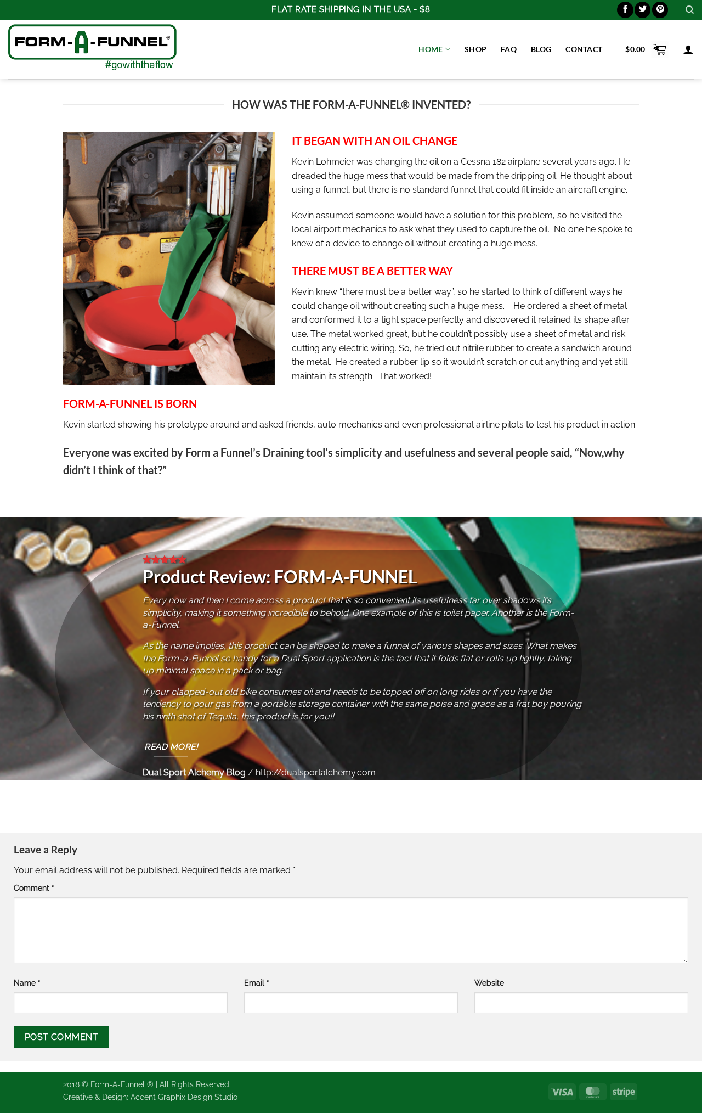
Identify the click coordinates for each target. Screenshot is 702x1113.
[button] (646, 49)
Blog (541, 49)
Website (489, 982)
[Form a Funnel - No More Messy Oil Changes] (92, 49)
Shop (475, 49)
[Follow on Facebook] (625, 10)
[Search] (690, 10)
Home (430, 49)
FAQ (509, 49)
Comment (34, 887)
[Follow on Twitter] (642, 10)
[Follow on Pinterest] (660, 10)
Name (27, 982)
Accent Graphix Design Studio (184, 1096)
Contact (583, 49)
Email (256, 982)
